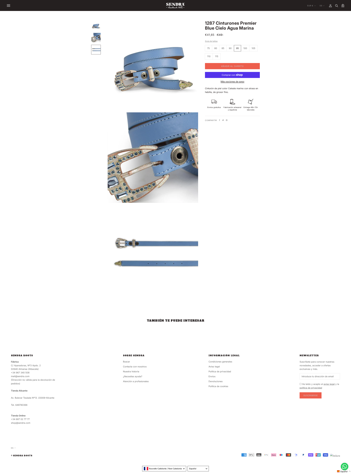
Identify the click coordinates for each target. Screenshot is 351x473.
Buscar (126, 361)
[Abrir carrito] (343, 5)
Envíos (212, 376)
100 (245, 48)
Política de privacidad (220, 371)
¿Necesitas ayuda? (132, 376)
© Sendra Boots (21, 456)
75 (208, 48)
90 (230, 48)
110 (208, 56)
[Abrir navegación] (8, 5)
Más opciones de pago (232, 81)
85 (223, 48)
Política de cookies (218, 386)
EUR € (310, 6)
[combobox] (164, 468)
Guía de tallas (211, 41)
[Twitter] (223, 120)
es (321, 6)
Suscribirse (310, 395)
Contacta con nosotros (135, 366)
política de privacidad (311, 387)
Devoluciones (216, 381)
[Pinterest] (226, 120)
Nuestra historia (131, 371)
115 (216, 56)
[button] (344, 471)
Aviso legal (214, 366)
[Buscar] (336, 5)
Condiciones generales (220, 361)
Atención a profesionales (136, 381)
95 (237, 48)
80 (215, 48)
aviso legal (329, 384)
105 (253, 48)
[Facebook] (219, 120)
